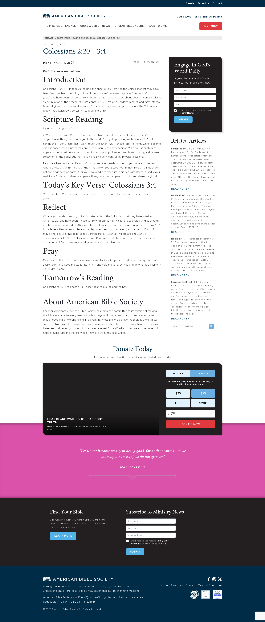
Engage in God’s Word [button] (81, 26)
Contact (217, 3)
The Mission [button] (51, 26)
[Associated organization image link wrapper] (194, 594)
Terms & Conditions (210, 585)
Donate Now (190, 424)
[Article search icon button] (211, 326)
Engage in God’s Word (57, 38)
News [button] (106, 26)
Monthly (178, 373)
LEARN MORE (63, 536)
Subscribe (203, 3)
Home (164, 585)
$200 (203, 403)
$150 (178, 403)
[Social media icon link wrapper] (209, 579)
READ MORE (179, 189)
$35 (178, 393)
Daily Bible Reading (84, 38)
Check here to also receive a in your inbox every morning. (149, 542)
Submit (183, 120)
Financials (177, 585)
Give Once (202, 373)
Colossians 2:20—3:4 (108, 38)
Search (190, 3)
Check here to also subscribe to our (196, 111)
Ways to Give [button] (158, 26)
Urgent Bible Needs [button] (129, 26)
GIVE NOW (211, 26)
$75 (203, 393)
